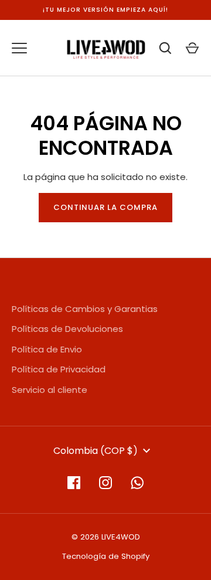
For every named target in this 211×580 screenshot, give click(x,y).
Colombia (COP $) (95, 450)
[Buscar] (165, 48)
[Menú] (19, 48)
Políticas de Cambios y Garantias (85, 309)
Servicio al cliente (49, 390)
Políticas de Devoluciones (67, 329)
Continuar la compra (105, 207)
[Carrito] (192, 48)
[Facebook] (74, 483)
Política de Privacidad (59, 369)
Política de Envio (47, 349)
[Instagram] (105, 483)
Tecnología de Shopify (105, 556)
